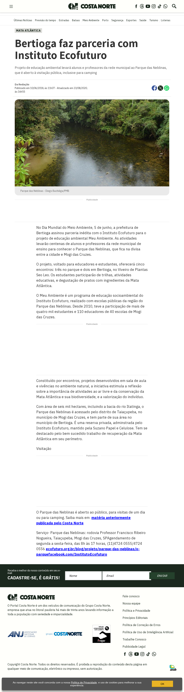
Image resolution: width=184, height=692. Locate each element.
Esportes (131, 20)
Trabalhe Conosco (134, 639)
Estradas (64, 20)
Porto (105, 20)
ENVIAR (162, 576)
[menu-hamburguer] (11, 6)
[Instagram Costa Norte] (153, 6)
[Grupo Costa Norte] (64, 634)
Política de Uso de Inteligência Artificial (148, 632)
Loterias (165, 20)
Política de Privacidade (84, 682)
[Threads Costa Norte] (142, 6)
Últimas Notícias (23, 20)
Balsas (76, 20)
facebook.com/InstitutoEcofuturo (77, 554)
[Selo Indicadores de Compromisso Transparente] (102, 633)
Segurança (117, 20)
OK (162, 683)
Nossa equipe (131, 603)
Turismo (153, 20)
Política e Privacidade (136, 610)
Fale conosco (131, 596)
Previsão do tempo (45, 20)
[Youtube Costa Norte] (148, 6)
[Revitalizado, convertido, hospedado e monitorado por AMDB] (173, 667)
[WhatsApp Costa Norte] (165, 6)
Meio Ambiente (91, 20)
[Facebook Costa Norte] (136, 6)
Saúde (142, 20)
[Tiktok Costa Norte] (159, 6)
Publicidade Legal (134, 646)
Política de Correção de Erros (141, 625)
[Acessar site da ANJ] (22, 633)
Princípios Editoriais (135, 618)
